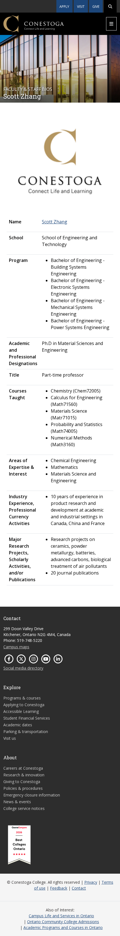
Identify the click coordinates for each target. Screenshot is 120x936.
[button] (110, 6)
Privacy (90, 882)
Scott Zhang (54, 222)
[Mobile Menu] (111, 23)
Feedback (58, 888)
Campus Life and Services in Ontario (61, 915)
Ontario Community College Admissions (63, 921)
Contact (79, 888)
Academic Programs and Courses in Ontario (63, 927)
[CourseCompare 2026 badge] (19, 845)
